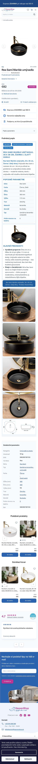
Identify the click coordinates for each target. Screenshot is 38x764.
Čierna (22, 473)
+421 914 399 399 (10, 724)
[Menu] (35, 9)
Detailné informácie (8, 79)
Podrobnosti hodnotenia (11, 75)
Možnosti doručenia (10, 94)
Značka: (3, 66)
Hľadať (34, 14)
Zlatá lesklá (23, 478)
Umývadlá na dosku (26, 451)
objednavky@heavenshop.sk (14, 729)
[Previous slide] (16, 644)
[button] (34, 46)
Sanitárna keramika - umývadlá (27, 468)
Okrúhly (22, 491)
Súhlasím (28, 759)
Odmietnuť (10, 759)
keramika (23, 495)
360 (21, 481)
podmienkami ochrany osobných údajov (25, 676)
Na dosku (23, 498)
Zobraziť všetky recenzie (15, 617)
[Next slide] (21, 644)
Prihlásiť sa (7, 681)
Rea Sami (23, 464)
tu (26, 747)
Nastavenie (19, 752)
